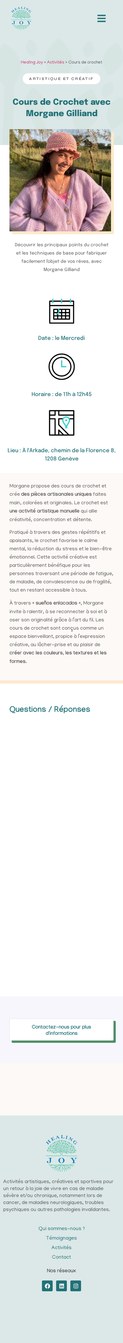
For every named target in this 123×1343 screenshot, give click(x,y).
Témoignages (61, 1238)
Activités (55, 62)
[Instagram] (75, 1285)
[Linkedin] (61, 1285)
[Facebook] (47, 1285)
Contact (61, 1257)
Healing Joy (32, 62)
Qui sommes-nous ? (61, 1229)
